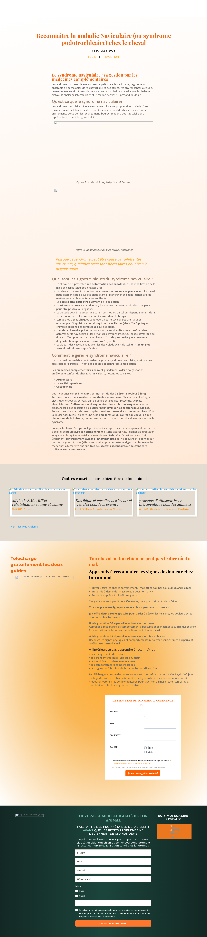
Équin (92, 56)
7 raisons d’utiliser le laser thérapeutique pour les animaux (165, 502)
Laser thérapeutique (169, 509)
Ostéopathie (98, 509)
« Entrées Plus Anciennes (25, 526)
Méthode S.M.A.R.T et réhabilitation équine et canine (37, 502)
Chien (152, 509)
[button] (113, 890)
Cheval (82, 895)
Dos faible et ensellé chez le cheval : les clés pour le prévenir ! (103, 502)
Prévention (111, 56)
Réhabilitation (118, 509)
